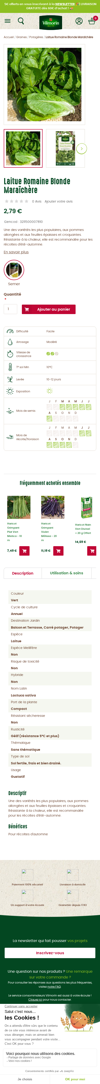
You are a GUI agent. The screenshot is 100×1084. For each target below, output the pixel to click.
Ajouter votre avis (59, 201)
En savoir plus (16, 252)
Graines (21, 37)
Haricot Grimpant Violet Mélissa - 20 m (49, 532)
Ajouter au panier (53, 309)
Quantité (10, 294)
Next (81, 148)
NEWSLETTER (65, 4)
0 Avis (36, 201)
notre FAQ (54, 986)
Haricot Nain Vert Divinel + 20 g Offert (83, 529)
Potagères (36, 37)
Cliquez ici (35, 999)
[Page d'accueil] (50, 21)
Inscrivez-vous (50, 953)
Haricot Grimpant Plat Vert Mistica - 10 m (14, 532)
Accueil (9, 37)
